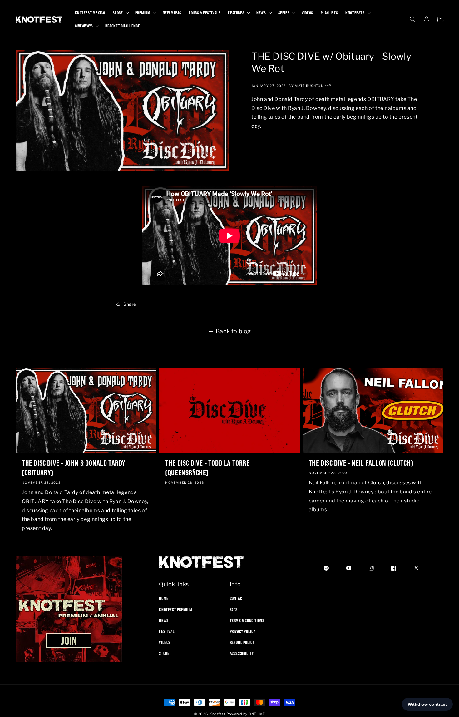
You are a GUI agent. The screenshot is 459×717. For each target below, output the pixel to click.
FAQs (234, 609)
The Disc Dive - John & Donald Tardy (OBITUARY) (74, 467)
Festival (167, 631)
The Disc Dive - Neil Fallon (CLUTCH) (361, 462)
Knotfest (217, 714)
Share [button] (129, 304)
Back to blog (233, 331)
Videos (164, 642)
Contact (237, 598)
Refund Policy (242, 642)
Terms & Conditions (247, 620)
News (163, 620)
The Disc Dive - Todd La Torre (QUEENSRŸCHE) (207, 467)
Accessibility (242, 653)
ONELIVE (257, 714)
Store (164, 653)
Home (163, 598)
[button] (120, 12)
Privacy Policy (242, 631)
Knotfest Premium (175, 609)
